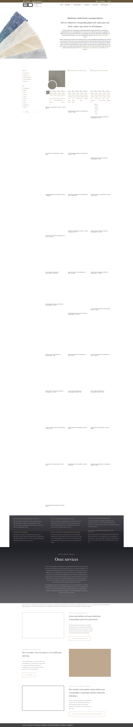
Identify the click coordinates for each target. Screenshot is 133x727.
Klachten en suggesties (67, 725)
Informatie (95, 4)
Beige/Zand (26, 105)
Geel (25, 100)
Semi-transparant (27, 77)
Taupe (25, 107)
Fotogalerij (102, 1)
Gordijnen (86, 4)
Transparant (26, 73)
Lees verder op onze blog (79, 638)
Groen (25, 98)
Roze (25, 102)
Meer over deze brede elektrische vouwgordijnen (87, 713)
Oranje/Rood (26, 88)
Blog (97, 1)
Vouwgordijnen (77, 4)
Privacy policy (51, 725)
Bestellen (67, 4)
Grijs (25, 96)
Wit (24, 92)
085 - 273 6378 (26, 1)
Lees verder (28, 674)
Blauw (25, 90)
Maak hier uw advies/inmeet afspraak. (66, 595)
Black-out (26, 81)
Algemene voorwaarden (41, 725)
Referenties (58, 725)
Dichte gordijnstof (27, 79)
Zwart (25, 94)
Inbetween (26, 75)
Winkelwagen (104, 4)
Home (61, 4)
